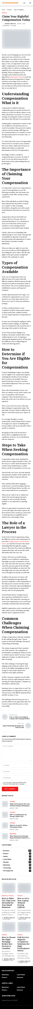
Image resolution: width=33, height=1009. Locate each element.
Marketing (13, 833)
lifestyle (12, 801)
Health (16, 856)
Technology (17, 868)
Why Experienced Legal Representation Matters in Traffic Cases (20, 837)
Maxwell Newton (10, 23)
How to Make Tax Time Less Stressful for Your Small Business (8, 902)
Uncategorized (17, 870)
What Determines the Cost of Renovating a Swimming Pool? (20, 805)
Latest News (16, 859)
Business (17, 850)
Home (3, 9)
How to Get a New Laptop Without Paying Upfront (23, 902)
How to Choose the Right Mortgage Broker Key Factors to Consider (9, 943)
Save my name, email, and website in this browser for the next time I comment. (14, 783)
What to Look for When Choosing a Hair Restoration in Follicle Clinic (18, 828)
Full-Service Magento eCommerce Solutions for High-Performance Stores (23, 944)
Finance (9, 9)
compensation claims (16, 77)
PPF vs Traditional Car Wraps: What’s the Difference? (18, 816)
